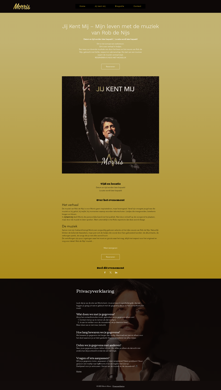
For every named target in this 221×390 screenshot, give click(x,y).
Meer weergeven (110, 248)
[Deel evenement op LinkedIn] (116, 272)
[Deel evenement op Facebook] (105, 272)
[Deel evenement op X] (110, 272)
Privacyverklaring (118, 386)
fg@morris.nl (102, 364)
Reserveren (110, 66)
